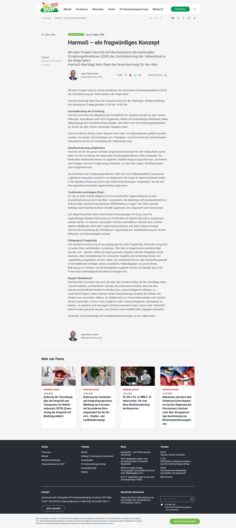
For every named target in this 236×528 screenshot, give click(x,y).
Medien (84, 472)
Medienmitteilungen (51, 460)
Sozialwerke (87, 460)
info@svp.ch (73, 501)
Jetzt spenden (53, 508)
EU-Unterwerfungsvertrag (134, 9)
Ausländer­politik (89, 468)
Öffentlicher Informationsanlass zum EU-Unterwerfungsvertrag (175, 462)
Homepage (46, 18)
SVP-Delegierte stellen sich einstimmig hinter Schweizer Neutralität (134, 461)
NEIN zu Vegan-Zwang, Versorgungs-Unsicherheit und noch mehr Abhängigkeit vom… (138, 470)
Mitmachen (180, 9)
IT (161, 18)
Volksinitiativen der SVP (53, 464)
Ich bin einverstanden (185, 521)
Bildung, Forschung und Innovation (97, 456)
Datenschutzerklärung (174, 507)
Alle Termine (166, 477)
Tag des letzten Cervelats (172, 454)
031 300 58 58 (52, 501)
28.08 (163, 468)
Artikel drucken (155, 75)
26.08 (163, 452)
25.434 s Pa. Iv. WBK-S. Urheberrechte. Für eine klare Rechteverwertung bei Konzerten (137, 402)
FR (156, 18)
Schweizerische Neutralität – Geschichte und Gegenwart (174, 471)
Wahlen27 (158, 9)
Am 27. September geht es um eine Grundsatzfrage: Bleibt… (137, 478)
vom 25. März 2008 (95, 34)
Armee (84, 452)
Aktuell (45, 456)
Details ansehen (107, 523)
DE (151, 18)
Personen (46, 452)
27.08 (163, 458)
